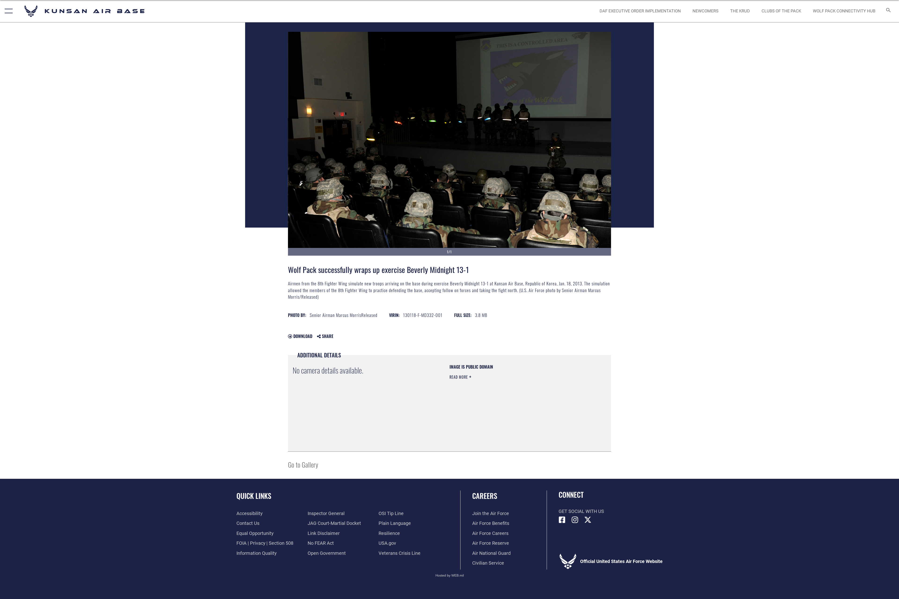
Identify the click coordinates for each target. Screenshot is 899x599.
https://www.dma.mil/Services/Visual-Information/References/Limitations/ (504, 406)
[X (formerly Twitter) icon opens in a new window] (587, 519)
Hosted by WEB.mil (449, 575)
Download (302, 336)
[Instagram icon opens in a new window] (574, 519)
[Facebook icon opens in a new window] (562, 519)
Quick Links (253, 495)
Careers (484, 495)
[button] (7, 11)
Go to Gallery (303, 464)
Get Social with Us (581, 511)
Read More (459, 377)
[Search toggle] (888, 11)
